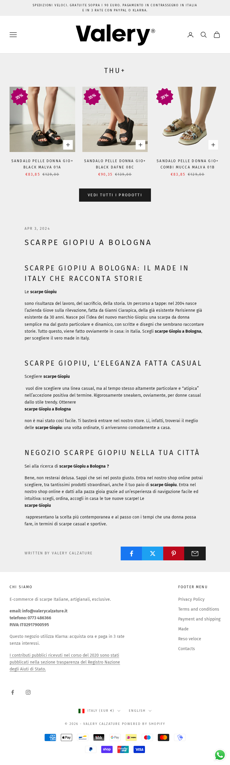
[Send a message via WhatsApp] (220, 755)
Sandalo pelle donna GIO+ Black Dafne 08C (115, 164)
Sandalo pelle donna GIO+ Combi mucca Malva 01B (188, 164)
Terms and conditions (198, 609)
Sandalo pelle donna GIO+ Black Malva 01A (42, 164)
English (137, 711)
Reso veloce (189, 638)
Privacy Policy (191, 599)
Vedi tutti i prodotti (115, 195)
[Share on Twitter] (152, 553)
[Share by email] (194, 553)
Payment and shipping (199, 619)
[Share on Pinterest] (174, 553)
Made (183, 629)
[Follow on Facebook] (13, 692)
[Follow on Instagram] (28, 692)
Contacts (186, 648)
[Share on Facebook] (131, 553)
